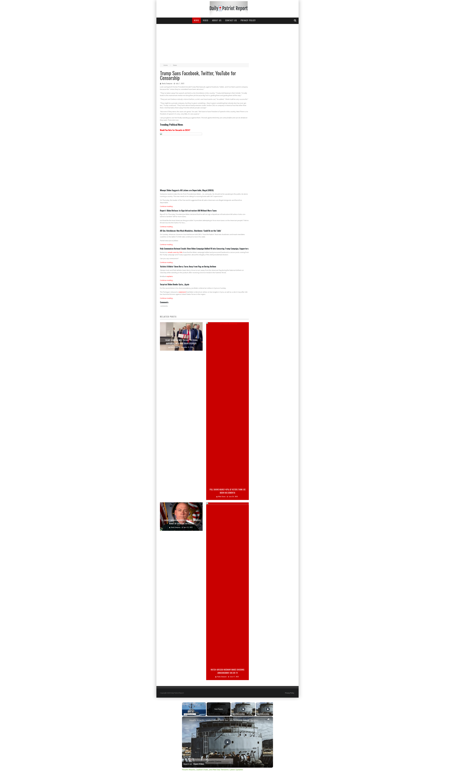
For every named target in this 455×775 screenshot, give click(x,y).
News (196, 20)
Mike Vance (174, 347)
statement (182, 292)
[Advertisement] (227, 41)
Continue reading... (166, 206)
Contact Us (231, 20)
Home (166, 65)
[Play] (243, 709)
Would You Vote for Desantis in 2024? (175, 130)
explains (170, 276)
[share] (268, 719)
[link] (185, 720)
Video (205, 20)
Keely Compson (167, 83)
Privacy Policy (248, 20)
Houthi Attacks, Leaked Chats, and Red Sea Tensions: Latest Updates (223, 720)
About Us (216, 20)
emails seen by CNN (175, 252)
